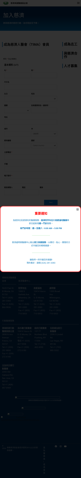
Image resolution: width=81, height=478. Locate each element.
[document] (40, 239)
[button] (77, 209)
